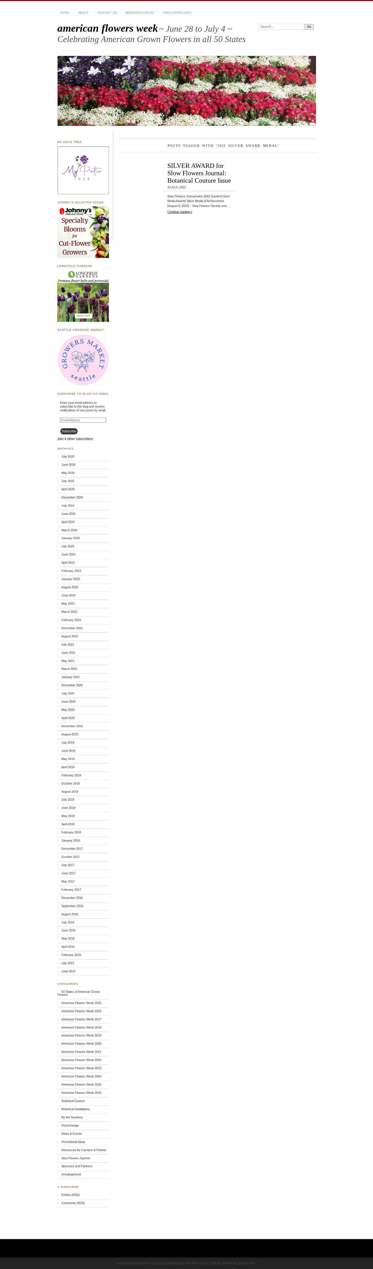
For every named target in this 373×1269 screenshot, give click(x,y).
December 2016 (72, 897)
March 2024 (69, 530)
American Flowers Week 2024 (81, 1076)
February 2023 (71, 570)
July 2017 (67, 865)
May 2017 (68, 881)
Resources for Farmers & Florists (83, 1150)
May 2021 (68, 660)
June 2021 (68, 652)
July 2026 (67, 456)
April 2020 (68, 718)
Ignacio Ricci (247, 1263)
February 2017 (71, 889)
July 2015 (67, 963)
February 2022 (71, 620)
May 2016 (68, 938)
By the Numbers (72, 1117)
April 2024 (68, 522)
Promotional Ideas (73, 1141)
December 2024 (72, 497)
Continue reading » (179, 211)
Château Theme (221, 1263)
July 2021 (67, 644)
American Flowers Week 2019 (81, 1035)
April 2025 (68, 489)
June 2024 (68, 513)
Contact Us (107, 12)
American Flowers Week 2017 (81, 1019)
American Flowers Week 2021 (81, 1051)
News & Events (71, 1133)
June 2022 (68, 595)
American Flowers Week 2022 (81, 1060)
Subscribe (68, 431)
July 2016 (67, 922)
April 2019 (68, 767)
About (83, 12)
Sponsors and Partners (76, 1166)
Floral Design (70, 1125)
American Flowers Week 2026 (81, 1092)
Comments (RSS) (73, 1203)
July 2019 (67, 742)
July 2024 (67, 505)
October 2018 (70, 783)
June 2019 (68, 750)
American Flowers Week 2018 (81, 1027)
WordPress (193, 1263)
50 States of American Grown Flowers (78, 993)
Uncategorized (71, 1174)
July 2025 (67, 481)
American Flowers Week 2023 (81, 1068)
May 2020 (68, 709)
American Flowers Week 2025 (81, 1084)
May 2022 (68, 603)
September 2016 (72, 906)
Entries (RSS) (70, 1194)
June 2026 (68, 464)
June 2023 (68, 554)
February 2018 (71, 832)
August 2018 (69, 791)
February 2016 (71, 954)
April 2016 (68, 946)
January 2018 (70, 840)
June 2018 (68, 807)
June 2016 (68, 930)
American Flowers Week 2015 (81, 1002)
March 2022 (69, 611)
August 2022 (69, 587)
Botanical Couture (73, 1100)
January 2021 (70, 677)
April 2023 (68, 562)
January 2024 (70, 538)
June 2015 (68, 971)
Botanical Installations (75, 1109)
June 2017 (68, 873)
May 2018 (68, 816)
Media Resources (139, 12)
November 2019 (72, 726)
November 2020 (72, 685)
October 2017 (70, 856)
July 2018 (67, 799)
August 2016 (69, 914)
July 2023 (67, 546)
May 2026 (68, 472)
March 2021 (69, 668)
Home (64, 12)
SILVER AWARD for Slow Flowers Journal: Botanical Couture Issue (199, 173)
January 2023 (70, 579)
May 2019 (68, 758)
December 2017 (72, 848)
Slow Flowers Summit (75, 1158)
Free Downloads (177, 12)
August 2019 (69, 734)
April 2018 (68, 824)
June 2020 (68, 701)
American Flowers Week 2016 (81, 1011)
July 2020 (67, 693)
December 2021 (72, 628)
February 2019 (71, 775)
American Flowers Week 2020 (81, 1043)
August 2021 (69, 636)
